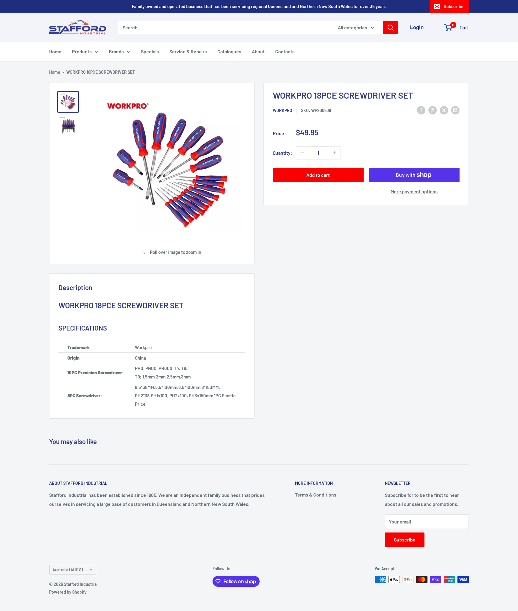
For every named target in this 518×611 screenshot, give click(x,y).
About (258, 51)
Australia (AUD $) (67, 569)
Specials (150, 51)
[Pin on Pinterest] (432, 109)
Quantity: (282, 153)
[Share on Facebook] (421, 109)
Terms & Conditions (315, 494)
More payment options (414, 191)
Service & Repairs (188, 51)
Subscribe (453, 6)
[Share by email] (455, 109)
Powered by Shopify (68, 592)
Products (82, 51)
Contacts (285, 51)
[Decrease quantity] (302, 153)
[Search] (390, 27)
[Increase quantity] (334, 153)
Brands (116, 51)
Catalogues (229, 51)
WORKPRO (282, 110)
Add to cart (318, 175)
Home (55, 51)
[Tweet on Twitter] (444, 109)
